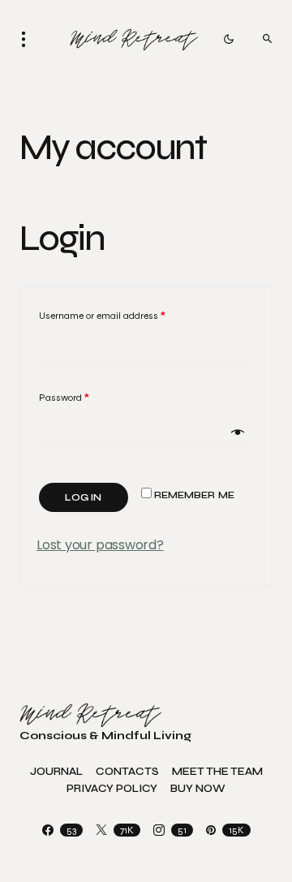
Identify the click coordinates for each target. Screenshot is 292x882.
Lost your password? (100, 545)
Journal (56, 772)
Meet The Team (217, 772)
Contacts (127, 772)
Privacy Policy (112, 789)
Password (64, 397)
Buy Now (197, 789)
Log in (83, 497)
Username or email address (102, 315)
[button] (28, 39)
